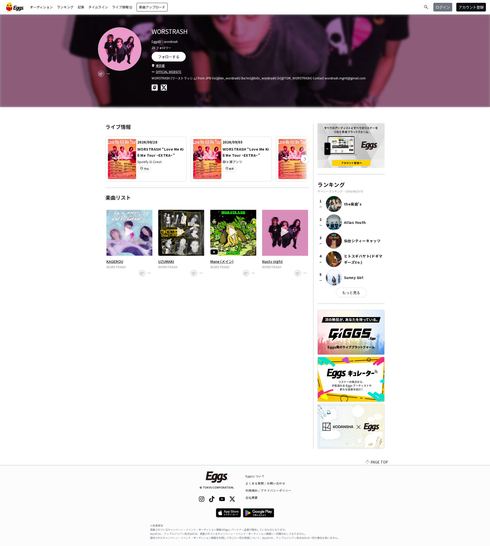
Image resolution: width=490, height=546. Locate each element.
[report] (108, 74)
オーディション (41, 7)
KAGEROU (114, 261)
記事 (81, 7)
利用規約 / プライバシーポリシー (269, 490)
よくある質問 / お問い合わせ (266, 483)
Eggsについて (255, 476)
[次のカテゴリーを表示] (305, 159)
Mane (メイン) (222, 261)
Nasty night (272, 261)
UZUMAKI (166, 261)
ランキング (65, 7)
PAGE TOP (379, 462)
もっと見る (351, 292)
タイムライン (98, 7)
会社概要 (252, 497)
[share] (101, 74)
